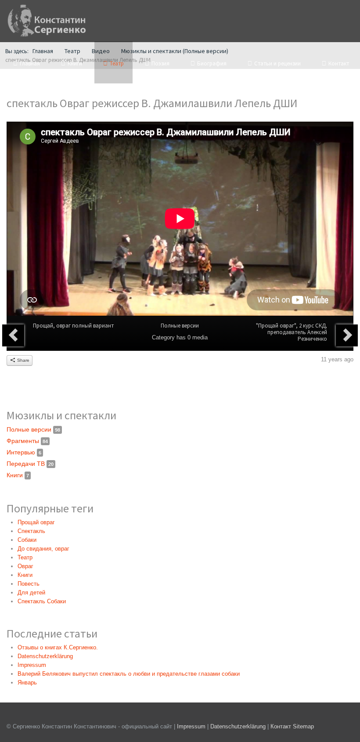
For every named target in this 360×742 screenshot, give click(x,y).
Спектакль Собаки (42, 601)
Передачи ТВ (30, 463)
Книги (18, 475)
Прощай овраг (36, 522)
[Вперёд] (347, 335)
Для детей (31, 592)
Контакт (280, 726)
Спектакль (31, 531)
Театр (25, 557)
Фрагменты (27, 440)
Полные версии (180, 325)
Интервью (24, 452)
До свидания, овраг (43, 548)
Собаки (27, 540)
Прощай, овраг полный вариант (73, 325)
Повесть (29, 583)
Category (163, 337)
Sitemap (303, 726)
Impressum (191, 726)
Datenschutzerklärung (238, 726)
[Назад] (13, 335)
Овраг (25, 566)
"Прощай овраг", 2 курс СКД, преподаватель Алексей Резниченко (291, 332)
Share (22, 360)
